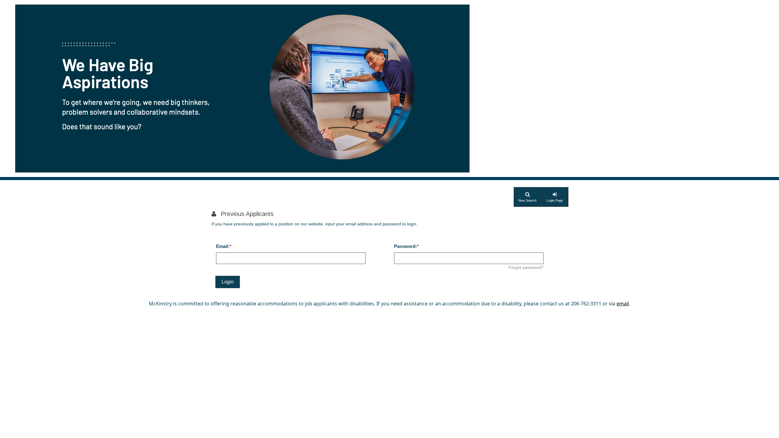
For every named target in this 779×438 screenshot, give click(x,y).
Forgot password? (525, 267)
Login (228, 281)
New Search (527, 200)
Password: (405, 246)
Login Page (555, 200)
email (623, 303)
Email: (222, 246)
